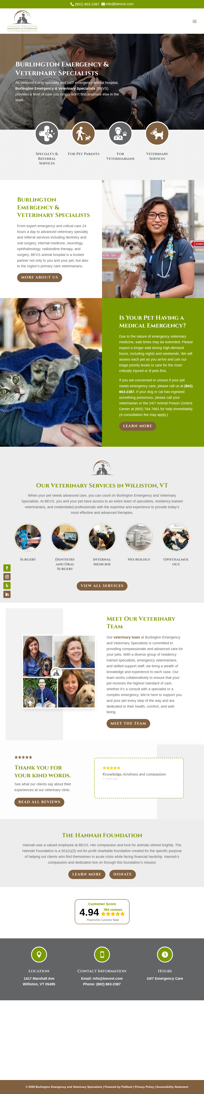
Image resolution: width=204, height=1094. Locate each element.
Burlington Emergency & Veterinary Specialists (55, 89)
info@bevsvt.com (108, 979)
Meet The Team (128, 723)
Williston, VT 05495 (39, 984)
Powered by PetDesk (118, 1086)
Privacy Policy (144, 1086)
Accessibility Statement (172, 1086)
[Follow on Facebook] (7, 568)
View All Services (102, 585)
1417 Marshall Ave (39, 979)
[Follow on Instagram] (7, 576)
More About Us (39, 277)
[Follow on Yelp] (7, 585)
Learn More (137, 426)
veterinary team (127, 637)
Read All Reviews (39, 802)
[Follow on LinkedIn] (7, 594)
